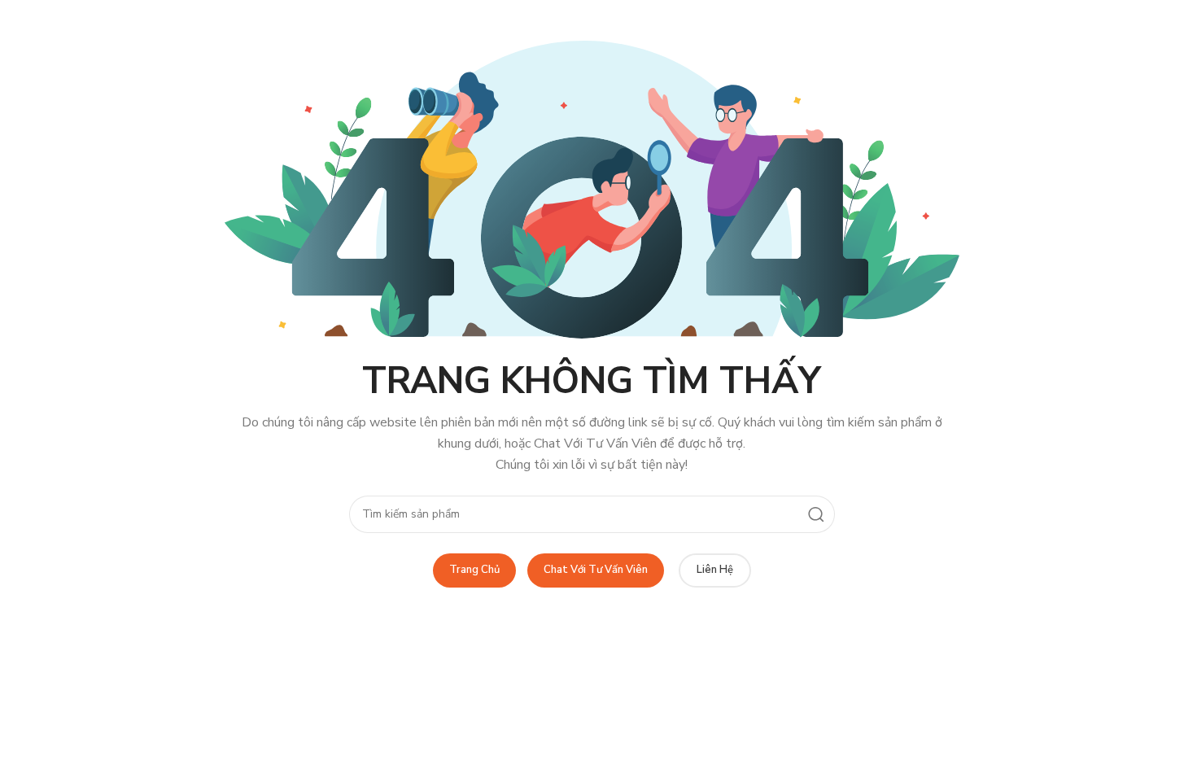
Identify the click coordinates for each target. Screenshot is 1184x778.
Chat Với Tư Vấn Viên (596, 569)
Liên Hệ (715, 569)
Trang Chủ (474, 569)
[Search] (816, 514)
